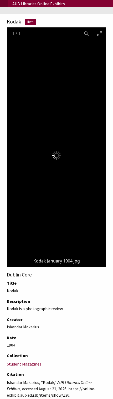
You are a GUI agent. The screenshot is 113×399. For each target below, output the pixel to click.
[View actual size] (86, 33)
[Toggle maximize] (99, 33)
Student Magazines (24, 364)
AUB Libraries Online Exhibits (38, 3)
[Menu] (4, 3)
